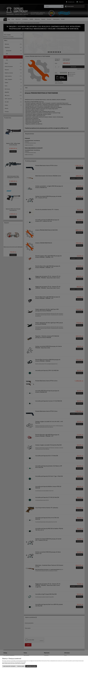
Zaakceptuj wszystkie (31, 666)
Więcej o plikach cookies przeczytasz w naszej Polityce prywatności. (13, 663)
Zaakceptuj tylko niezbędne (9, 666)
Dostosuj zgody (20, 666)
